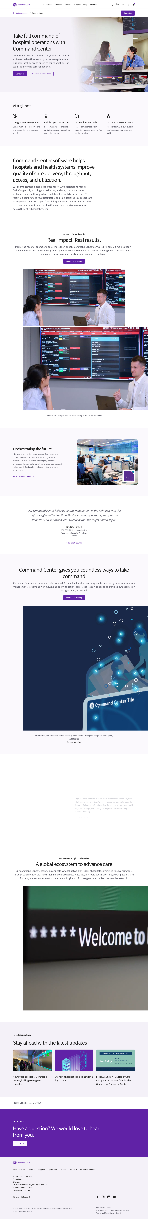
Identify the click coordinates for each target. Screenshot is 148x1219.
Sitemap (16, 1182)
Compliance (17, 1179)
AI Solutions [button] (47, 4)
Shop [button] (85, 4)
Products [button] (58, 4)
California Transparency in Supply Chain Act (30, 1185)
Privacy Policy (101, 1210)
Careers (63, 1169)
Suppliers (42, 1169)
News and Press (19, 1169)
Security (119, 1213)
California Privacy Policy (119, 1210)
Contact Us (73, 1169)
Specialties (52, 1169)
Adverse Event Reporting (23, 1187)
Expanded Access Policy (22, 1190)
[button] (111, 4)
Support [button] (77, 4)
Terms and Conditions (105, 1213)
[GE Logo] (21, 5)
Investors (31, 1169)
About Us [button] (93, 4)
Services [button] (68, 4)
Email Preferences (87, 1169)
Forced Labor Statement (22, 1176)
